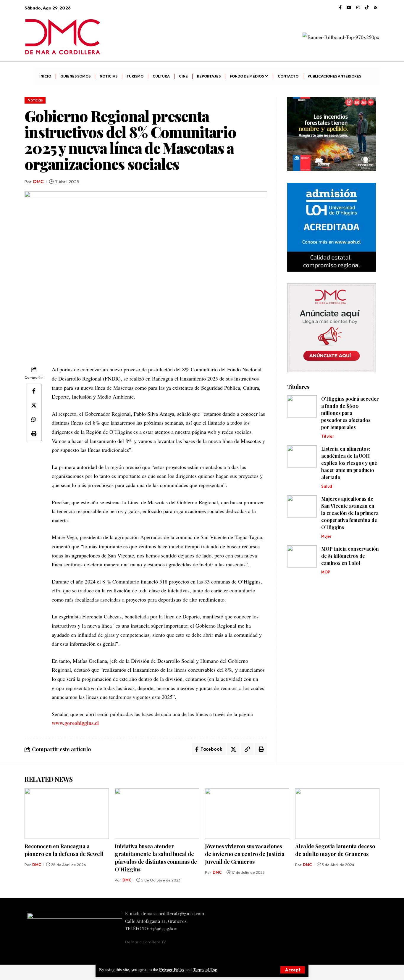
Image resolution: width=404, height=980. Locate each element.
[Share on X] (34, 405)
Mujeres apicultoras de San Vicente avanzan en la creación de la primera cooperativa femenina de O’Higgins (350, 513)
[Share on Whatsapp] (34, 419)
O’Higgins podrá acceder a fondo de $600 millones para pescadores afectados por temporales (350, 413)
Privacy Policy (172, 969)
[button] (292, 969)
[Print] (34, 433)
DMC (38, 181)
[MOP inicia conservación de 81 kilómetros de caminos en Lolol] (302, 556)
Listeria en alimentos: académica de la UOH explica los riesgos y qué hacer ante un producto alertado (349, 463)
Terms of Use (205, 969)
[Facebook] (340, 7)
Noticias (35, 100)
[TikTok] (366, 7)
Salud (326, 486)
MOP (325, 572)
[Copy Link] (247, 749)
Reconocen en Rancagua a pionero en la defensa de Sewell (64, 850)
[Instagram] (358, 7)
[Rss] (375, 7)
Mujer (326, 536)
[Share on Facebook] (34, 391)
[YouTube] (349, 7)
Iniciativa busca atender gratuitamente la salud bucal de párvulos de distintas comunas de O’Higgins (156, 858)
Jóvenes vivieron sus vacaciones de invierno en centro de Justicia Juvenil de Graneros (245, 854)
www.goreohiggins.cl (75, 723)
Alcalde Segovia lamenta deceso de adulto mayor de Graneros (335, 850)
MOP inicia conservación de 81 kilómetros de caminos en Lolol (350, 556)
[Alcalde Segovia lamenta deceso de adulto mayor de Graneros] (337, 813)
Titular (327, 436)
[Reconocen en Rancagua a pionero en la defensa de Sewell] (67, 813)
